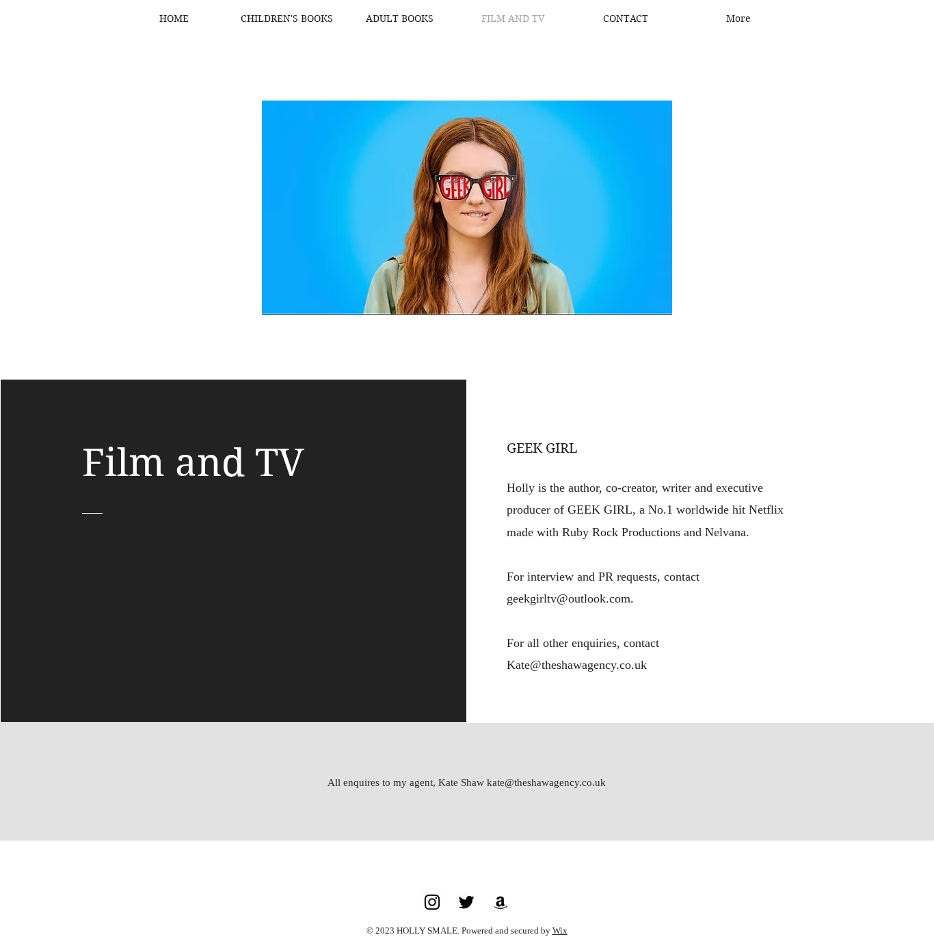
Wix (560, 930)
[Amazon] (500, 902)
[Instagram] (432, 902)
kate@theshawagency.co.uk (546, 782)
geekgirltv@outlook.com (568, 598)
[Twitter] (466, 902)
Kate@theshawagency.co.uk (577, 665)
